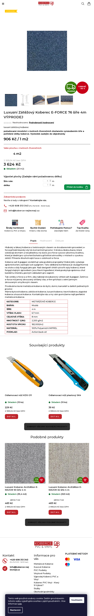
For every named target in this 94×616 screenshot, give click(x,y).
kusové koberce (23, 294)
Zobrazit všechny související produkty (47, 426)
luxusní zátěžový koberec (16, 127)
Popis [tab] (33, 240)
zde (20, 604)
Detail (11, 416)
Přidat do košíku (75, 187)
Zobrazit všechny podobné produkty (47, 522)
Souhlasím (76, 600)
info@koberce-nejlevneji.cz (24, 210)
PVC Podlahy (40, 570)
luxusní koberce (55, 292)
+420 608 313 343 (19, 206)
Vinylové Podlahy (42, 573)
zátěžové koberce (37, 292)
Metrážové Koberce (43, 564)
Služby (37, 588)
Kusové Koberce (42, 567)
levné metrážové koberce (29, 286)
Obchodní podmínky (44, 592)
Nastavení (15, 610)
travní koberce (70, 292)
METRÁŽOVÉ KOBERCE (44, 301)
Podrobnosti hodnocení (41, 122)
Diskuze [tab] (59, 240)
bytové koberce (20, 292)
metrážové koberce (14, 297)
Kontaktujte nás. (38, 200)
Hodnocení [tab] (46, 240)
